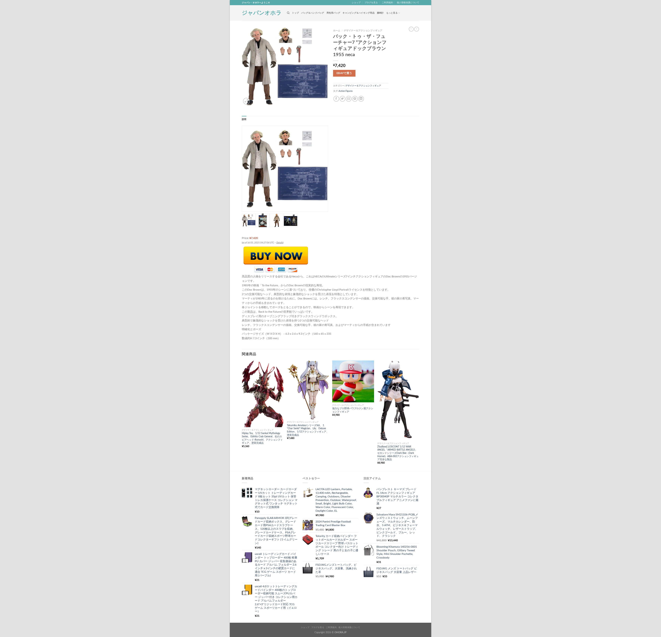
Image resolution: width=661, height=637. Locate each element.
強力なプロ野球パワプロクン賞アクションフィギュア (352, 410)
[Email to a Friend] (349, 99)
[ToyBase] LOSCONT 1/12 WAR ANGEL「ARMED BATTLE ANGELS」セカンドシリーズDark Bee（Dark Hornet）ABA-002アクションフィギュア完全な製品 (398, 453)
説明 (244, 119)
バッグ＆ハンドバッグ (312, 13)
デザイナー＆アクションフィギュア (363, 30)
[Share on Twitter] (342, 99)
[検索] (288, 13)
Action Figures (346, 91)
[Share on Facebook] (336, 99)
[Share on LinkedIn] (361, 99)
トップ (295, 13)
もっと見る (392, 13)
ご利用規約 (387, 3)
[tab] (244, 119)
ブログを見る (371, 3)
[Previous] (242, 415)
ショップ (356, 3)
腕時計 (380, 13)
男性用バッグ (333, 13)
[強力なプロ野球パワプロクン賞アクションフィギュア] (353, 381)
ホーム (336, 30)
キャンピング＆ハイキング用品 (359, 13)
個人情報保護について (408, 3)
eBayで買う (344, 73)
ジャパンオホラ (262, 13)
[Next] (419, 415)
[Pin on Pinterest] (355, 99)
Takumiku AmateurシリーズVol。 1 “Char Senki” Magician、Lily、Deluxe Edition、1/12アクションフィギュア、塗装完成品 (308, 430)
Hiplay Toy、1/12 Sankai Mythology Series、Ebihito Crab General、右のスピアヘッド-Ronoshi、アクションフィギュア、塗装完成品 (262, 438)
